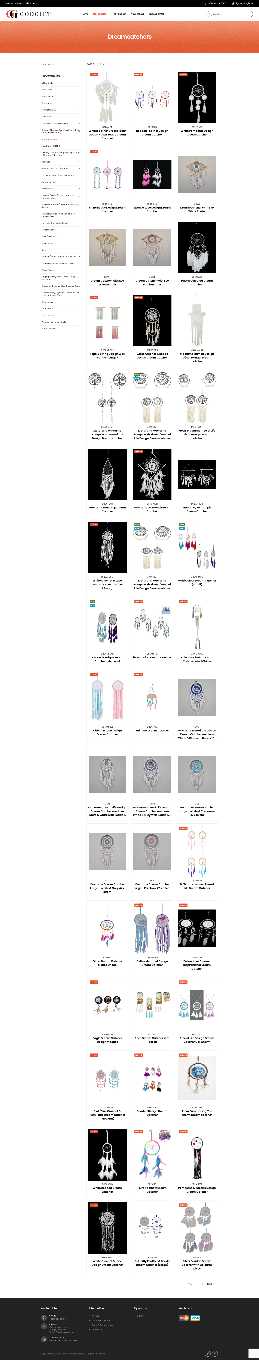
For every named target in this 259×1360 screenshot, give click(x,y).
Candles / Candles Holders (55, 123)
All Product (120, 14)
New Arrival (137, 14)
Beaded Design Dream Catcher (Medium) (107, 659)
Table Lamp (47, 308)
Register (248, 3)
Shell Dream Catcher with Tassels (152, 1040)
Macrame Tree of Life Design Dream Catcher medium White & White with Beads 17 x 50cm (107, 811)
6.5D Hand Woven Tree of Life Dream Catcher (197, 886)
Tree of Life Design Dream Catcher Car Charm (197, 1040)
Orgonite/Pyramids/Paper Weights (59, 263)
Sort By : (91, 64)
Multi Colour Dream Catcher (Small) (197, 582)
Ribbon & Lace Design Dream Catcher (107, 732)
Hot (137, 378)
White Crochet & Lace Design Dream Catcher (107, 1263)
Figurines (46, 162)
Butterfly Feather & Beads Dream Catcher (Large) (152, 1263)
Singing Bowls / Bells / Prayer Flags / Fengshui (59, 278)
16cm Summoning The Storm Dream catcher (197, 1113)
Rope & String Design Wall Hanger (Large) (107, 355)
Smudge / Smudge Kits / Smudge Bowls (61, 286)
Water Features (49, 329)
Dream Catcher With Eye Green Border (107, 282)
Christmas (46, 116)
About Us (96, 1315)
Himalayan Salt (49, 182)
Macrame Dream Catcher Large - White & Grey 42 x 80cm (107, 888)
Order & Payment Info (102, 1325)
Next (209, 1283)
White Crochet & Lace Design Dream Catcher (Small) (107, 584)
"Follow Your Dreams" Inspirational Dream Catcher (197, 964)
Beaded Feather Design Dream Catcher (152, 132)
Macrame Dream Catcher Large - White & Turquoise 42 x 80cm (197, 811)
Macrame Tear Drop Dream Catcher (107, 509)
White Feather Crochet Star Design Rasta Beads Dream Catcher (107, 134)
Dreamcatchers (49, 139)
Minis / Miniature (49, 236)
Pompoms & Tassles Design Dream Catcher (197, 1189)
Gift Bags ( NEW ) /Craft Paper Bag (58, 175)
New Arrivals (48, 90)
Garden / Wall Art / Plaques (55, 168)
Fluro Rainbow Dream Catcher (152, 1189)
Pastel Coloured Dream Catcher (197, 282)
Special (93, 74)
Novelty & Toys (49, 243)
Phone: (52, 1316)
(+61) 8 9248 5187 (216, 3)
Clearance (47, 103)
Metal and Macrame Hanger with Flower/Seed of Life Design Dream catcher (152, 434)
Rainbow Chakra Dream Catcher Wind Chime (197, 659)
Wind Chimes (48, 315)
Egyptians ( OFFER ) (51, 146)
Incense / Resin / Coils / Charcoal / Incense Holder (58, 196)
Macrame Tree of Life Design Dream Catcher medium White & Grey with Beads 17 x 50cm (152, 811)
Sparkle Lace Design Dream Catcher (152, 209)
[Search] (210, 14)
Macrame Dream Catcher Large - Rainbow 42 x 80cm (152, 886)
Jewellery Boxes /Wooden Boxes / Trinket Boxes (58, 215)
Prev (190, 1283)
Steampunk (47, 302)
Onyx (44, 250)
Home (85, 14)
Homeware (47, 189)
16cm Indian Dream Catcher (152, 657)
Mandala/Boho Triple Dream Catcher (197, 509)
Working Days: (56, 1337)
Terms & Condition (101, 1320)
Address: (53, 1324)
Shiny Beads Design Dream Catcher (107, 209)
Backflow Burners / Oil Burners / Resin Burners (60, 206)
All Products (47, 83)
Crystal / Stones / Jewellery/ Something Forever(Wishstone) (61, 131)
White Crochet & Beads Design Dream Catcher (152, 355)
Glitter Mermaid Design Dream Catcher (152, 963)
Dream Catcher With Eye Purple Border (152, 282)
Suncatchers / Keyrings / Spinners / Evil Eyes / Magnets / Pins (60, 294)
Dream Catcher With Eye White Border (197, 209)
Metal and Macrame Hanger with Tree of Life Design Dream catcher (107, 434)
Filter (46, 64)
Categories (100, 14)
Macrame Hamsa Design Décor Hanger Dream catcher (197, 357)
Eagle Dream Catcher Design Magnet (107, 1040)
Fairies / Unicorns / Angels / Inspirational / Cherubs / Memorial (61, 154)
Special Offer (156, 14)
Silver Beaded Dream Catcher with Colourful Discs (197, 1264)
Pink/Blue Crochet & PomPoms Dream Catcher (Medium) (107, 1114)
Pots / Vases (48, 270)
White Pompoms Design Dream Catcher (197, 132)
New (137, 374)
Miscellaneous (49, 230)
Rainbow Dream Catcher (152, 730)
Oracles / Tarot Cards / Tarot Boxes (59, 256)
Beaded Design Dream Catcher (152, 1113)
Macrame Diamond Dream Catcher (152, 509)
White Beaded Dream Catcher (107, 1189)
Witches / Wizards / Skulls (54, 322)
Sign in (238, 3)
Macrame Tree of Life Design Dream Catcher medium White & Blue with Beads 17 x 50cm (197, 734)
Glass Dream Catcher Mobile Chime (107, 963)
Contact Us (97, 1329)
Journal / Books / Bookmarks (56, 223)
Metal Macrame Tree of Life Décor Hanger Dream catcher (197, 434)
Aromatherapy (49, 110)
